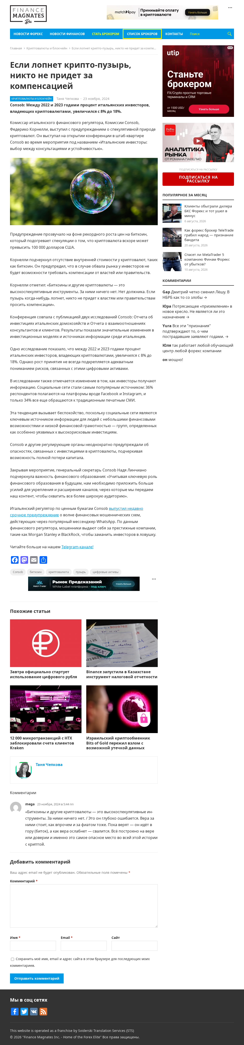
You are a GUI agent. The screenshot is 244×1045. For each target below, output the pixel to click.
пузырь (81, 572)
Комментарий (24, 881)
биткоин (36, 572)
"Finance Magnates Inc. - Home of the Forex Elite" (62, 1037)
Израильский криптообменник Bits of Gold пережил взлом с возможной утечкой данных (118, 743)
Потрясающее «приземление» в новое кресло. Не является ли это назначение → (197, 312)
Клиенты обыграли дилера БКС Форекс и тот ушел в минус (208, 211)
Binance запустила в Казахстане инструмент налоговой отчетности (122, 674)
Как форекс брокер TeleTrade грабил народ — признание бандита (209, 235)
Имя (15, 937)
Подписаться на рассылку (198, 179)
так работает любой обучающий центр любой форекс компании (198, 348)
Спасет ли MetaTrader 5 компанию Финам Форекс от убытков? (207, 259)
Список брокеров (142, 34)
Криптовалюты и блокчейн (46, 48)
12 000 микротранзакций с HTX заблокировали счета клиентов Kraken (42, 743)
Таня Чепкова (67, 98)
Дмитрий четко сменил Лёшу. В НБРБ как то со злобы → (196, 294)
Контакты (174, 34)
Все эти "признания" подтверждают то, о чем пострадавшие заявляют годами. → (196, 331)
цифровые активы (105, 572)
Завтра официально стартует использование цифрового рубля (43, 674)
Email (67, 937)
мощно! (175, 359)
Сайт (116, 937)
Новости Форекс (28, 34)
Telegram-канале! (77, 546)
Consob (18, 572)
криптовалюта (59, 572)
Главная (16, 48)
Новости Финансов (67, 34)
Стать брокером (105, 34)
